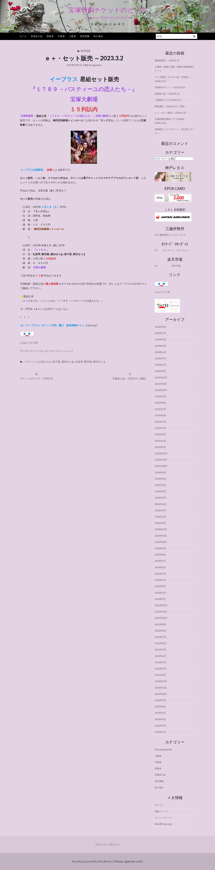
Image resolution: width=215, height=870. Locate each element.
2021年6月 (160, 719)
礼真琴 (79, 361)
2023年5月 (160, 573)
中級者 (61, 36)
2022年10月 (161, 618)
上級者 (72, 36)
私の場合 (98, 36)
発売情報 (85, 36)
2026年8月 (160, 326)
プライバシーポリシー (107, 844)
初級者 (50, 36)
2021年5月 (160, 725)
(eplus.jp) (59, 325)
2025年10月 (161, 390)
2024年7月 (160, 485)
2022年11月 (161, 611)
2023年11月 (161, 535)
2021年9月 (160, 700)
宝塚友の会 (36, 36)
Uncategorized (163, 749)
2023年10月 (161, 542)
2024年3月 (160, 510)
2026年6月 (160, 339)
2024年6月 (160, 491)
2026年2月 (160, 364)
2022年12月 (161, 605)
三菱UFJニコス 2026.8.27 (168, 100)
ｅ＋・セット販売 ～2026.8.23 (170, 112)
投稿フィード (161, 811)
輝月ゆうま (99, 361)
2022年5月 (160, 649)
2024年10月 (161, 466)
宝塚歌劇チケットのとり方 (107, 10)
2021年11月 (161, 687)
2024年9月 (160, 472)
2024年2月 (160, 516)
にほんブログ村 (29, 342)
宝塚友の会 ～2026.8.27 (167, 93)
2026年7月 (160, 333)
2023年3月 (160, 586)
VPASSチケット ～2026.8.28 (170, 87)
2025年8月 (160, 402)
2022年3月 (160, 662)
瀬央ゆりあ (68, 361)
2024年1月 (160, 523)
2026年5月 (160, 345)
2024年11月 (161, 459)
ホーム (23, 36)
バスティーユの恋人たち (37, 361)
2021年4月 (160, 732)
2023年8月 (160, 554)
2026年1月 (160, 371)
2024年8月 (160, 478)
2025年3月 (160, 434)
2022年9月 (160, 624)
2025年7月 (160, 409)
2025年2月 (160, 440)
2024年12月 (161, 453)
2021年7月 (160, 712)
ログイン (159, 805)
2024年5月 (160, 497)
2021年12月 (161, 681)
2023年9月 (160, 548)
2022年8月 (160, 630)
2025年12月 (161, 377)
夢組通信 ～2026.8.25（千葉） (170, 106)
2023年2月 (160, 592)
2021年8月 (160, 706)
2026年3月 (160, 358)
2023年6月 (160, 567)
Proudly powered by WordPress (92, 861)
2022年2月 (160, 668)
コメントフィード (163, 817)
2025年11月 (161, 383)
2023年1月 (160, 599)
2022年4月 (160, 656)
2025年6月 (160, 415)
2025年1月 (160, 447)
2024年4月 (160, 504)
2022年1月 (160, 675)
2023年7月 (160, 561)
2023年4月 (160, 580)
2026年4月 (160, 352)
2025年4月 (160, 428)
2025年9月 (160, 396)
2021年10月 (161, 694)
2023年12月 (161, 529)
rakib (139, 861)
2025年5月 (160, 421)
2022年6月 (160, 643)
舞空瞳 (88, 361)
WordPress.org (163, 824)
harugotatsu (95, 64)
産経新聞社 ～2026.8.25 (167, 60)
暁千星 (56, 361)
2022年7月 (160, 637)
